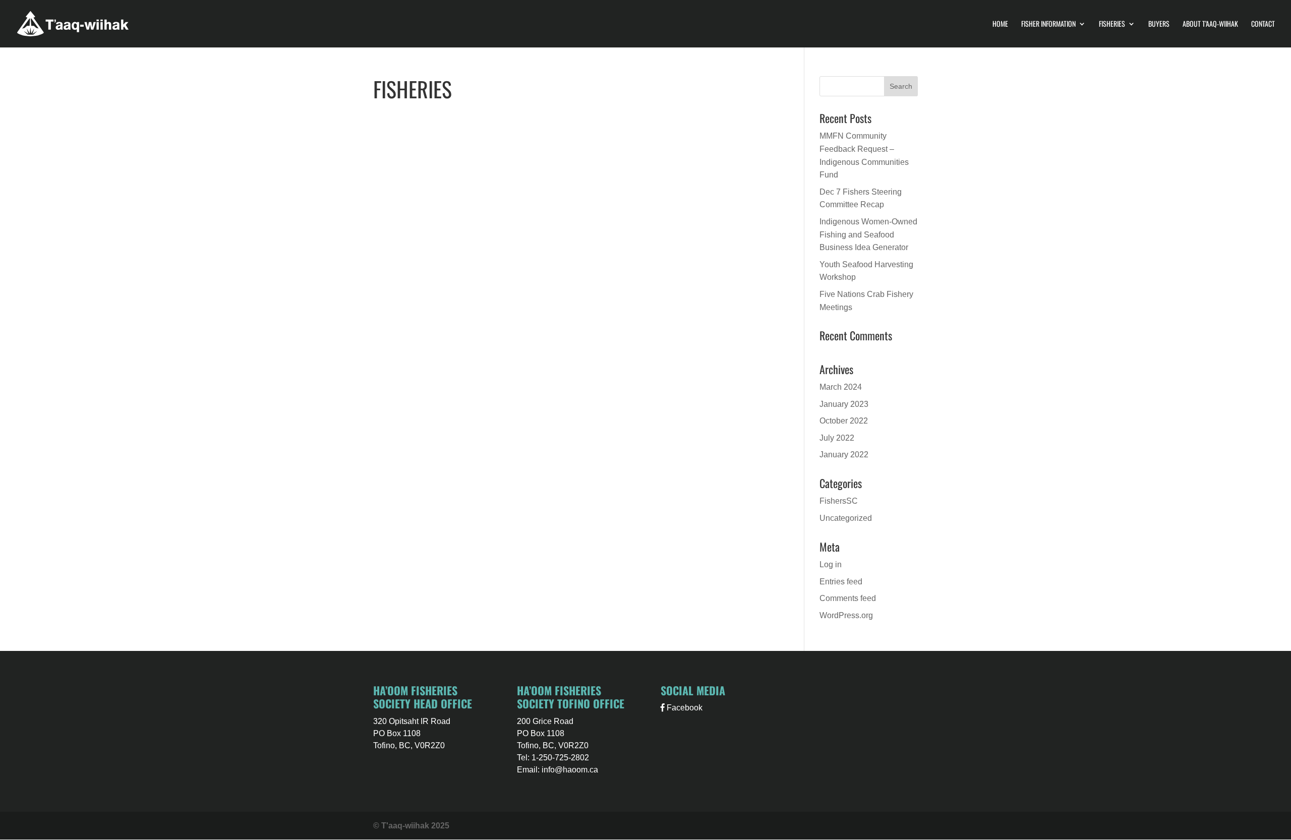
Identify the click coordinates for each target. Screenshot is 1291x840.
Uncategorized (845, 518)
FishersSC (838, 501)
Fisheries (1112, 24)
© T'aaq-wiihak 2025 (411, 825)
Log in (830, 564)
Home (1000, 24)
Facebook (683, 707)
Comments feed (847, 598)
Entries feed (840, 581)
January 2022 (843, 454)
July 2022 (836, 438)
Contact (1263, 24)
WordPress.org (846, 615)
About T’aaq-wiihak (1210, 24)
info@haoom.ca (570, 769)
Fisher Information (1048, 24)
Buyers (1158, 24)
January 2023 (843, 404)
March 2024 (840, 387)
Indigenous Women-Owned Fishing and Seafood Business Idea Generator (868, 234)
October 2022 (843, 420)
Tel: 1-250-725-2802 (553, 757)
